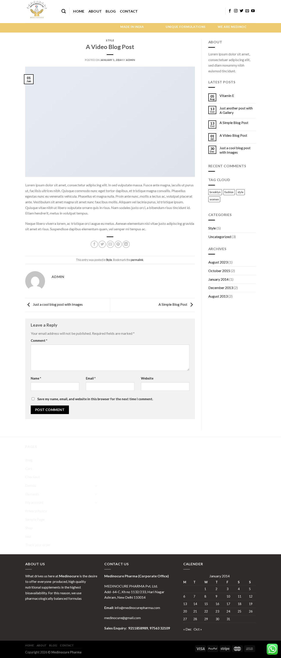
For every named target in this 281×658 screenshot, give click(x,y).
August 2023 (218, 262)
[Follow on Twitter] (241, 11)
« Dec (187, 629)
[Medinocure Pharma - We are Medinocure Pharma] (40, 11)
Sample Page (35, 519)
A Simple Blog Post (173, 304)
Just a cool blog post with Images (57, 304)
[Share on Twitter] (102, 244)
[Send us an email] (247, 11)
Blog (111, 11)
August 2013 (218, 296)
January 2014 (218, 279)
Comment (39, 340)
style (240, 192)
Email (90, 378)
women (214, 199)
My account (34, 502)
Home (78, 11)
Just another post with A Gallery (236, 110)
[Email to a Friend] (110, 244)
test (28, 536)
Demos (30, 485)
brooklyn (215, 192)
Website (147, 378)
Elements (32, 494)
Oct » (198, 629)
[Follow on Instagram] (236, 11)
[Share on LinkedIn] (126, 244)
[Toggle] (96, 485)
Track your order (38, 545)
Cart (28, 468)
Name (36, 378)
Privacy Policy (36, 511)
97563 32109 (159, 628)
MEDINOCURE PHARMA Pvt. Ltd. (131, 586)
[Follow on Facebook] (230, 11)
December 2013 (220, 287)
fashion (229, 192)
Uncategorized (219, 236)
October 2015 (219, 271)
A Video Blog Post (233, 135)
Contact (129, 11)
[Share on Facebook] (94, 244)
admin (130, 59)
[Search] (63, 11)
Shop (29, 528)
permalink (137, 260)
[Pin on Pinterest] (118, 244)
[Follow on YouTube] (253, 11)
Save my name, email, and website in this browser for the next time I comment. (95, 399)
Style (110, 40)
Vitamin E (227, 95)
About (95, 11)
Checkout (32, 477)
